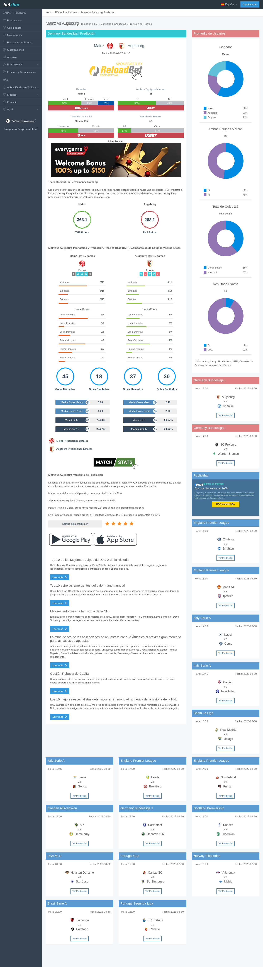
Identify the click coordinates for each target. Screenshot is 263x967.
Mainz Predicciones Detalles (72, 440)
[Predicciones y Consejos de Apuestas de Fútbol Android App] (70, 539)
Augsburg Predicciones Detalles (74, 448)
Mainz (99, 45)
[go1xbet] (151, 135)
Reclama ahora (225, 504)
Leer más (58, 577)
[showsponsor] (116, 69)
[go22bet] (81, 135)
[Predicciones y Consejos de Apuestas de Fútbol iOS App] (115, 539)
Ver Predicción (225, 415)
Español (229, 4)
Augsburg (136, 45)
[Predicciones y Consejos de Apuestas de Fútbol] (11, 3)
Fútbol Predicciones (66, 12)
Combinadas (250, 4)
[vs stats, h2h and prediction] (116, 463)
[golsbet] (81, 107)
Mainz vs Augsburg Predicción (98, 12)
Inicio (49, 12)
